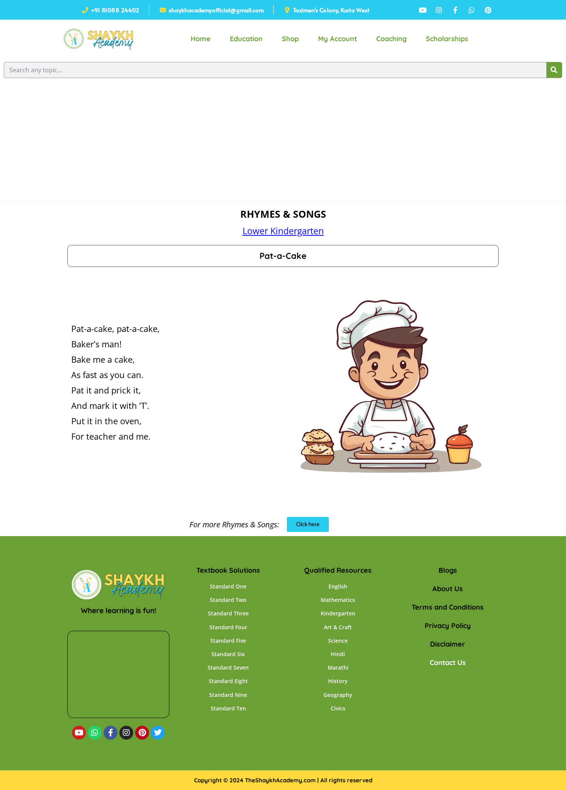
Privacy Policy (448, 625)
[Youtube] (79, 733)
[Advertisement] (283, 143)
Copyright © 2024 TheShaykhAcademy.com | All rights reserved (283, 780)
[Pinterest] (142, 733)
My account (337, 38)
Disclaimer (447, 644)
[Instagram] (126, 733)
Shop (290, 38)
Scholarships (447, 38)
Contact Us (448, 662)
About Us (447, 588)
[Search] (554, 70)
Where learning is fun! (118, 610)
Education (246, 38)
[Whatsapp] (95, 733)
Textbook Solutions (228, 570)
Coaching (391, 38)
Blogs (448, 570)
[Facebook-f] (110, 733)
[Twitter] (158, 733)
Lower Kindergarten (283, 231)
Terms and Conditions (448, 607)
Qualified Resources (338, 570)
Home (201, 38)
